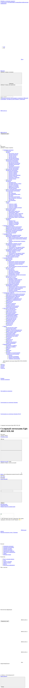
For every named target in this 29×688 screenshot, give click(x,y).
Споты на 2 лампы (13, 205)
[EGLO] (3, 364)
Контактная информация (9, 565)
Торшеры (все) (12, 220)
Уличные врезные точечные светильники (18, 266)
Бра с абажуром (12, 193)
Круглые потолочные (13, 162)
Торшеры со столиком (14, 223)
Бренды (21, 2)
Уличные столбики (13, 278)
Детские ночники (13, 188)
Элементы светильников (14, 358)
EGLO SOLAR (4, 479)
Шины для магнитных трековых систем (18, 237)
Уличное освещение (7, 258)
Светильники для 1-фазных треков (17, 247)
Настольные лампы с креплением (16, 217)
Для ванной (11, 165)
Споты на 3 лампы (13, 206)
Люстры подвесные (13, 154)
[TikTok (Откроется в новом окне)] (11, 24)
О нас (2, 2)
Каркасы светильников (14, 357)
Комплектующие (7, 344)
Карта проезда (4, 676)
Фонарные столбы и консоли (15, 279)
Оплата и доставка (7, 2)
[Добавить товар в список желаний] (11, 455)
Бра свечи (11, 195)
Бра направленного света (14, 194)
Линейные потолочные (14, 164)
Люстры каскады (12, 157)
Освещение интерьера (8, 150)
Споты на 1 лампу (13, 204)
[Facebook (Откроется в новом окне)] (11, 34)
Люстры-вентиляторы (14, 158)
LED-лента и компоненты (9, 308)
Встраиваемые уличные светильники (17, 274)
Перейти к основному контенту (8, 1)
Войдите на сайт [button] (4, 461)
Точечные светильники (8, 225)
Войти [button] (2, 474)
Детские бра (11, 199)
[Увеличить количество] (11, 497)
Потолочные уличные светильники (17, 261)
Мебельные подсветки (14, 187)
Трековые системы (7, 234)
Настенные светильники (14, 196)
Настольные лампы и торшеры (16, 288)
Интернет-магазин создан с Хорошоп (9, 532)
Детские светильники (14, 168)
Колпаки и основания (14, 356)
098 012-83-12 (4, 110)
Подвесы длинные (13, 176)
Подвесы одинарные (13, 171)
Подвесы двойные (13, 172)
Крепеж (10, 355)
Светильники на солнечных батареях (17, 291)
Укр (4, 46)
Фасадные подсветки (13, 271)
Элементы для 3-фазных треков (16, 254)
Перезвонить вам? (5, 133)
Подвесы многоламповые (14, 175)
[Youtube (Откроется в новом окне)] (11, 44)
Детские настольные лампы (15, 214)
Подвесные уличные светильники (16, 262)
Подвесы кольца (12, 178)
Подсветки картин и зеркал (15, 183)
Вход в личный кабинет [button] (8, 559)
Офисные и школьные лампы (15, 216)
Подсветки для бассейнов (14, 289)
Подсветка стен (12, 182)
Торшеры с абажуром (13, 222)
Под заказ (3, 476)
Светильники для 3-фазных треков (17, 253)
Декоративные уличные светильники (17, 286)
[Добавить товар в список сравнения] (11, 445)
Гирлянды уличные (13, 290)
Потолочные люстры (13, 153)
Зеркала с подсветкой (13, 186)
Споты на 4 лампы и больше (15, 207)
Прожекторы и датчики (14, 273)
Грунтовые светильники (14, 282)
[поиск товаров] (11, 90)
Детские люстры (12, 156)
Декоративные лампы (14, 212)
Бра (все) (11, 192)
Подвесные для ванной (14, 177)
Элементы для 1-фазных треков (16, 248)
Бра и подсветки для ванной (15, 198)
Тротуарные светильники (14, 280)
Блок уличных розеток (14, 283)
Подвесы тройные (13, 174)
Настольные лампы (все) (14, 211)
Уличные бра (12, 270)
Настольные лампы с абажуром (16, 213)
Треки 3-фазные (12, 252)
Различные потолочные (14, 166)
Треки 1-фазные (12, 246)
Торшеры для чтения (13, 224)
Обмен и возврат (15, 2)
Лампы (4, 326)
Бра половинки (12, 200)
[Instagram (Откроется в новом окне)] (11, 13)
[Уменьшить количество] (11, 485)
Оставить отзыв (4, 436)
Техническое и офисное (8, 292)
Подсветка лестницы (13, 184)
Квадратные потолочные (14, 163)
